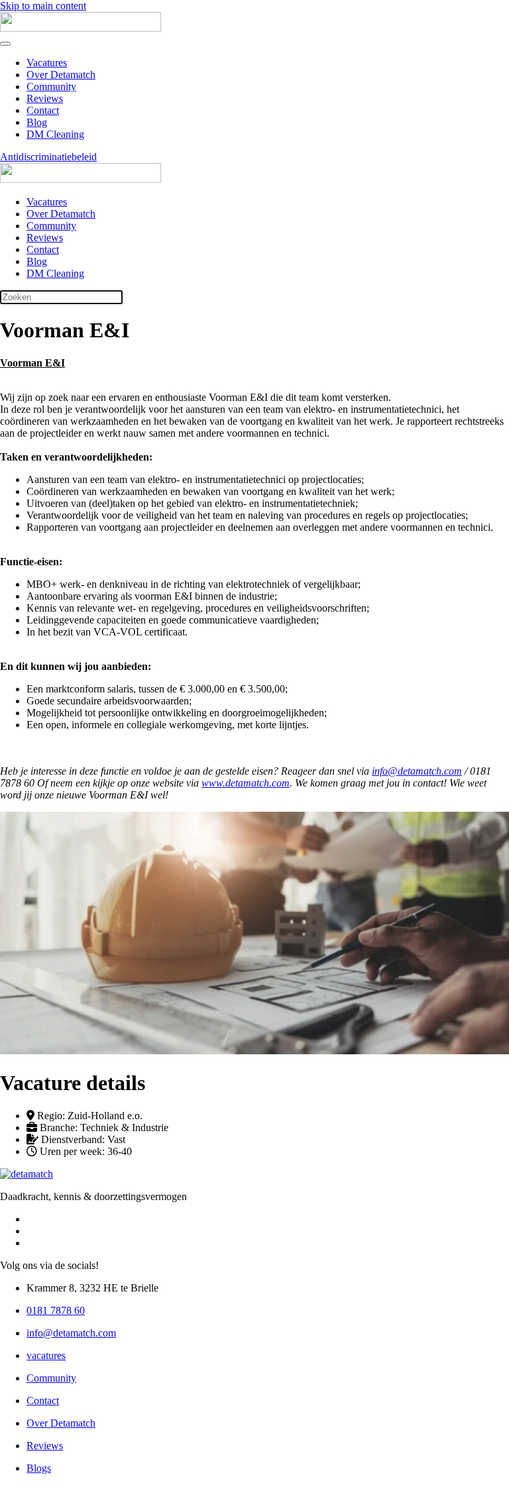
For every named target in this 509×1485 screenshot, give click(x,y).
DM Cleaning (55, 134)
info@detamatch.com (71, 1333)
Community (51, 86)
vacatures (46, 1355)
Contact (43, 110)
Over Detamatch (61, 74)
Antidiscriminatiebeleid (48, 156)
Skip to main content (43, 5)
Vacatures (47, 62)
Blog (37, 122)
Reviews (45, 98)
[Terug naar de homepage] (80, 28)
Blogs (39, 1468)
